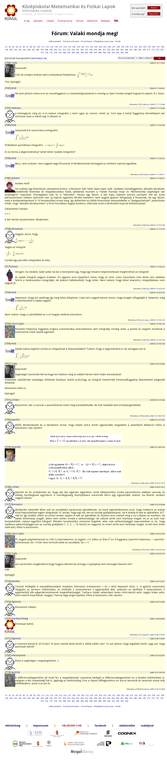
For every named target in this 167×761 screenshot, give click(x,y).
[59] (95, 49)
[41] (15, 49)
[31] (131, 47)
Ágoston (16, 601)
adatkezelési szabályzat (136, 725)
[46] (37, 49)
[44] (28, 49)
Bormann (16, 504)
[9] (34, 47)
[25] (104, 47)
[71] (148, 49)
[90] (108, 52)
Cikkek (50, 20)
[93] (122, 52)
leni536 (15, 672)
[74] (161, 49)
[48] (46, 49)
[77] (51, 52)
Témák (118, 41)
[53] (68, 49)
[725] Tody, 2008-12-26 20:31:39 (153, 549)
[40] (11, 49)
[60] (99, 49)
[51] (59, 49)
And (13, 88)
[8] (31, 47)
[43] (24, 49)
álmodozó (17, 228)
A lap (27, 20)
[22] (91, 47)
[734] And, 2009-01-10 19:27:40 (153, 225)
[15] (60, 47)
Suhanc (15, 178)
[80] (64, 52)
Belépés (154, 8)
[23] (96, 47)
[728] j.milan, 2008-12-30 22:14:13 (152, 483)
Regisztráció (154, 14)
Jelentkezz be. (39, 58)
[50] (55, 49)
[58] (91, 49)
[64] (117, 49)
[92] (117, 52)
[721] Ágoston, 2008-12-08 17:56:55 (151, 634)
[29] (122, 47)
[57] (86, 49)
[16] (65, 47)
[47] (42, 49)
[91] (113, 52)
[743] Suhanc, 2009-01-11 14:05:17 (152, 174)
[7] (27, 47)
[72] (153, 49)
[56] (82, 49)
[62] (108, 49)
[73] (157, 49)
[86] (91, 52)
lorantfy (16, 446)
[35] (149, 47)
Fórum (80, 20)
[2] (10, 47)
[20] (82, 47)
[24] (100, 47)
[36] (153, 47)
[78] (55, 52)
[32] (136, 47)
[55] (77, 49)
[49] (51, 49)
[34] (144, 47)
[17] (69, 47)
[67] (130, 49)
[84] (82, 52)
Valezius (16, 107)
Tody (14, 62)
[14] (56, 47)
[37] (158, 47)
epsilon (15, 419)
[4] (17, 47)
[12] (47, 47)
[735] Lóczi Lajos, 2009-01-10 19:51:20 (150, 320)
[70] (144, 49)
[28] (118, 47)
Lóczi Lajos (17, 323)
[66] (126, 49)
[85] (86, 52)
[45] (33, 49)
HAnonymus (18, 655)
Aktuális (38, 20)
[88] (100, 52)
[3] (13, 47)
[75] (42, 52)
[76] (46, 52)
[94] (126, 52)
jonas (14, 266)
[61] (104, 49)
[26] (109, 47)
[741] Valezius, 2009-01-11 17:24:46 (151, 104)
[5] (20, 47)
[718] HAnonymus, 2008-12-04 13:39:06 (150, 689)
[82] (73, 52)
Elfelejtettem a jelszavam (104, 41)
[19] (78, 47)
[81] (68, 52)
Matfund (92, 20)
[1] (6, 47)
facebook (100, 725)
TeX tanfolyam (86, 41)
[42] (20, 49)
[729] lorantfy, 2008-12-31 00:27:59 (152, 416)
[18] (73, 47)
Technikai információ (71, 41)
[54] (73, 49)
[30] (127, 47)
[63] (113, 49)
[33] (140, 47)
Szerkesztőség (19, 618)
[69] (139, 49)
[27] (113, 47)
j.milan (15, 399)
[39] (6, 49)
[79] (60, 52)
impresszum (40, 725)
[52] (64, 49)
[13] (51, 47)
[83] (77, 52)
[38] (162, 47)
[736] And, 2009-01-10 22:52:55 (153, 288)
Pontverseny (65, 20)
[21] (87, 47)
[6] (24, 47)
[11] (42, 47)
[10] (38, 47)
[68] (135, 49)
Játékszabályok (55, 41)
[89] (104, 52)
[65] (122, 49)
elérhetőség (12, 725)
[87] (95, 52)
